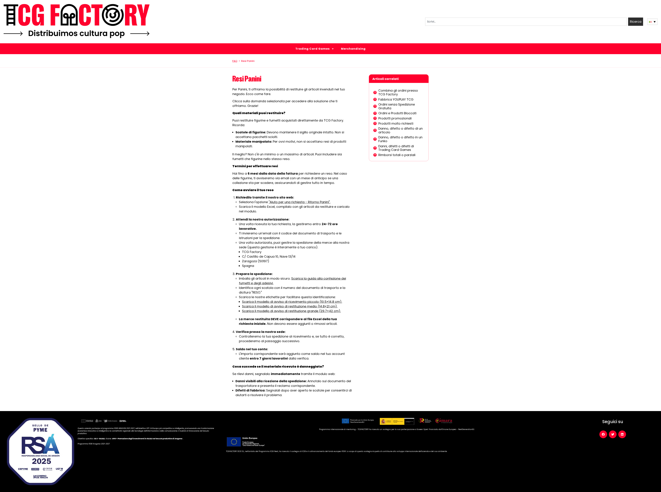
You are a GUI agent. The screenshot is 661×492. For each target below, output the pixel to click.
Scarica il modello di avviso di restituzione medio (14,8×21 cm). (289, 306)
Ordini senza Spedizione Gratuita (396, 106)
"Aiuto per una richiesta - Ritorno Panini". (299, 202)
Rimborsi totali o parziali (396, 155)
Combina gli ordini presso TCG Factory (398, 92)
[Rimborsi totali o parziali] (375, 155)
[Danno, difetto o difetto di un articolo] (375, 130)
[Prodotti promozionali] (375, 118)
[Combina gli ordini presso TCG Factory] (375, 92)
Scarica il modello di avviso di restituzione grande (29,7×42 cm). (291, 311)
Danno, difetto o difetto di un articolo (400, 130)
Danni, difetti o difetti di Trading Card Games (396, 148)
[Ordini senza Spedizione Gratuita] (375, 106)
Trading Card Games (312, 49)
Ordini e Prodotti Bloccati (397, 113)
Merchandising (353, 49)
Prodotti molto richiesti (395, 123)
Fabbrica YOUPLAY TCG (395, 99)
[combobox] (526, 22)
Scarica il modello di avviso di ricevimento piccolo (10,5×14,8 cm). (292, 302)
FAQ (234, 61)
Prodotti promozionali (395, 118)
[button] (652, 21)
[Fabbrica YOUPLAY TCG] (375, 99)
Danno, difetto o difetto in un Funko (400, 139)
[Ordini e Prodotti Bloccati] (375, 113)
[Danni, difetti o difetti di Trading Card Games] (375, 148)
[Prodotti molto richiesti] (375, 123)
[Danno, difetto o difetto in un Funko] (375, 139)
